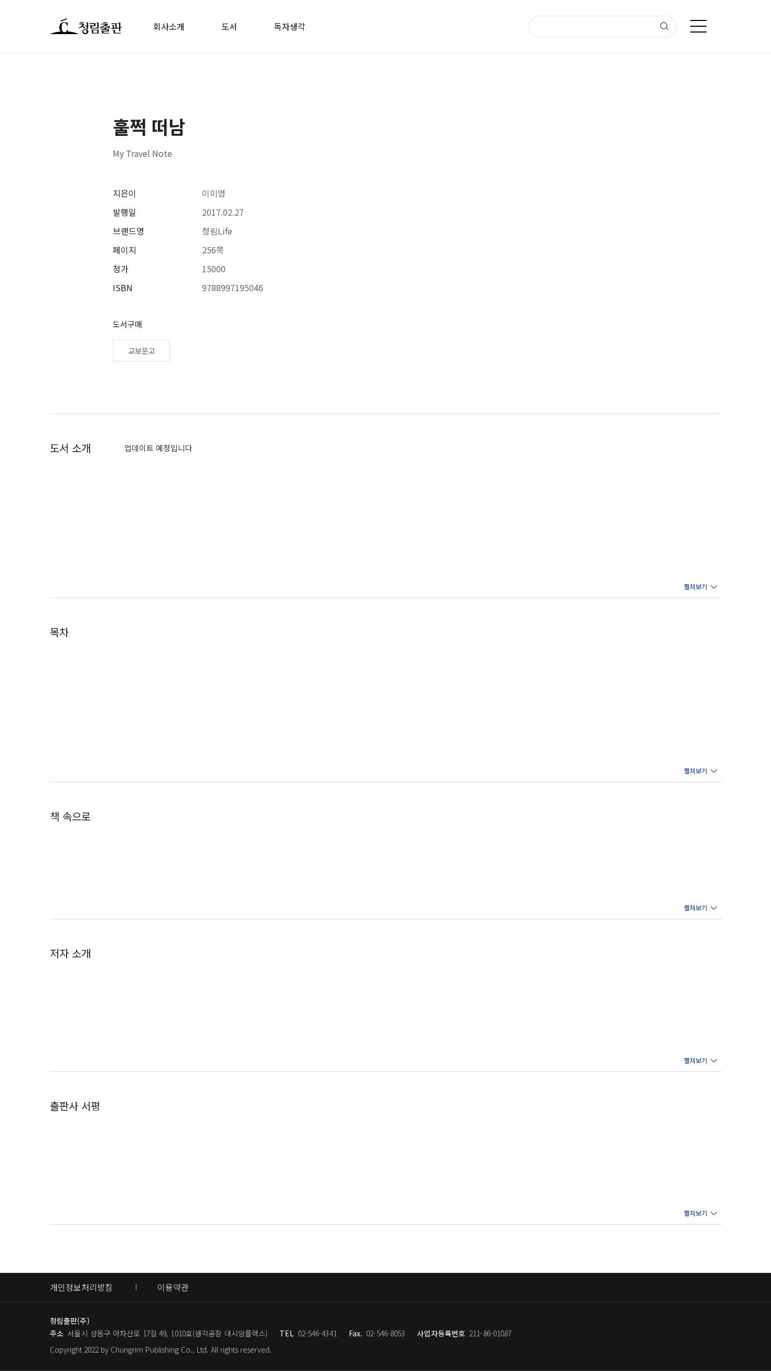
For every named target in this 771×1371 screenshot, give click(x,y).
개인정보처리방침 (81, 1287)
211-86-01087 (490, 1333)
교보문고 (141, 350)
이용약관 (173, 1287)
